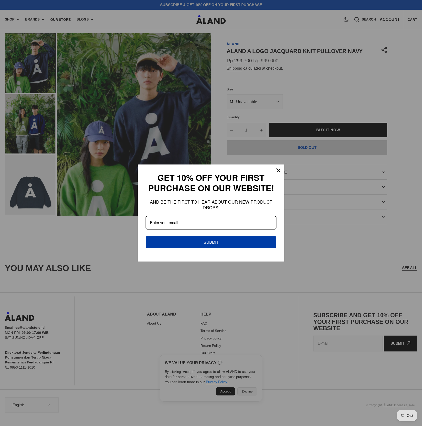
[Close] (278, 170)
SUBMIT (211, 242)
